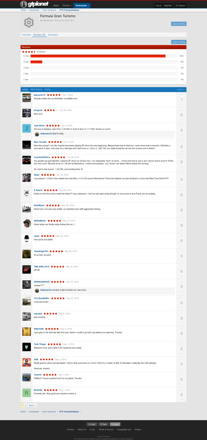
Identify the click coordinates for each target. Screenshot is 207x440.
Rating (48, 89)
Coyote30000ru (42, 157)
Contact (70, 429)
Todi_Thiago (40, 344)
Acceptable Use (124, 429)
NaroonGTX (39, 95)
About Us (82, 429)
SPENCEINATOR (41, 282)
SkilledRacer (40, 220)
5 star (26, 56)
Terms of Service (106, 429)
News (56, 5)
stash (36, 236)
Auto (116, 424)
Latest (25, 89)
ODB (36, 359)
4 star (26, 62)
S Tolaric (38, 190)
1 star (25, 79)
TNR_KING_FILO (41, 266)
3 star (26, 67)
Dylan (36, 175)
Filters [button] (180, 89)
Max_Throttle (40, 142)
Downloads (81, 5)
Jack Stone (39, 125)
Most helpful (36, 89)
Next (31, 405)
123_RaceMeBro (41, 298)
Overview (26, 34)
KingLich (38, 110)
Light (92, 424)
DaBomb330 (48, 20)
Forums (66, 5)
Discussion (53, 34)
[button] (72, 5)
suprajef (38, 313)
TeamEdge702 (41, 251)
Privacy (138, 429)
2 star (26, 73)
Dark (104, 424)
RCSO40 (38, 390)
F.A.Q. (92, 429)
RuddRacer (39, 205)
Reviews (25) (39, 34)
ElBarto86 (39, 329)
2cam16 (37, 374)
